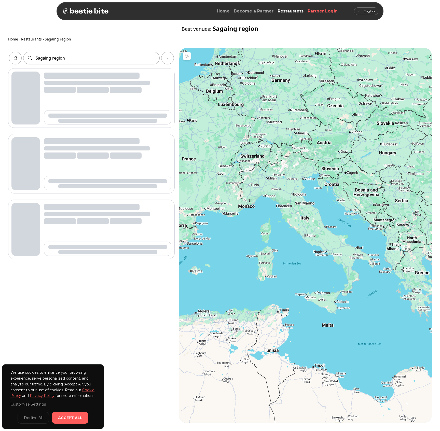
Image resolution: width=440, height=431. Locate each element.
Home (223, 11)
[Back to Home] (85, 11)
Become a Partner (253, 11)
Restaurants (291, 11)
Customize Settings (28, 404)
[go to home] (15, 58)
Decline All (33, 417)
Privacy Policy (42, 395)
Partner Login (323, 11)
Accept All (70, 417)
